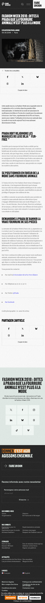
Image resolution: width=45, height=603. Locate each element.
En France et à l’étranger (31, 515)
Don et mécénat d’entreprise (32, 544)
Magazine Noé (27, 561)
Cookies (5, 590)
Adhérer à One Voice (29, 546)
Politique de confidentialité (32, 582)
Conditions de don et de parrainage (31, 585)
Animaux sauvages (29, 530)
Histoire (25, 513)
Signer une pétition (29, 548)
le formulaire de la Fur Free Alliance (25, 275)
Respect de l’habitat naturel (32, 532)
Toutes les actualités (12, 71)
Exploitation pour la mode (11, 530)
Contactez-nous (28, 588)
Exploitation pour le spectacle (8, 528)
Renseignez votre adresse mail (16, 490)
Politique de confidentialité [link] (23, 601)
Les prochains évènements (11, 561)
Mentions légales (8, 582)
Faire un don (6, 544)
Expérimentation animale (31, 527)
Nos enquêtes (27, 559)
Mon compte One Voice (10, 584)
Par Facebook (9, 302)
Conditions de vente (9, 588)
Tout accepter (10, 597)
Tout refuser (23, 597)
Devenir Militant (7, 546)
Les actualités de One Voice (11, 559)
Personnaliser (35, 597)
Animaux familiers (8, 532)
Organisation (6, 515)
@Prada (16, 293)
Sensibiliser (6, 548)
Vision (4, 513)
